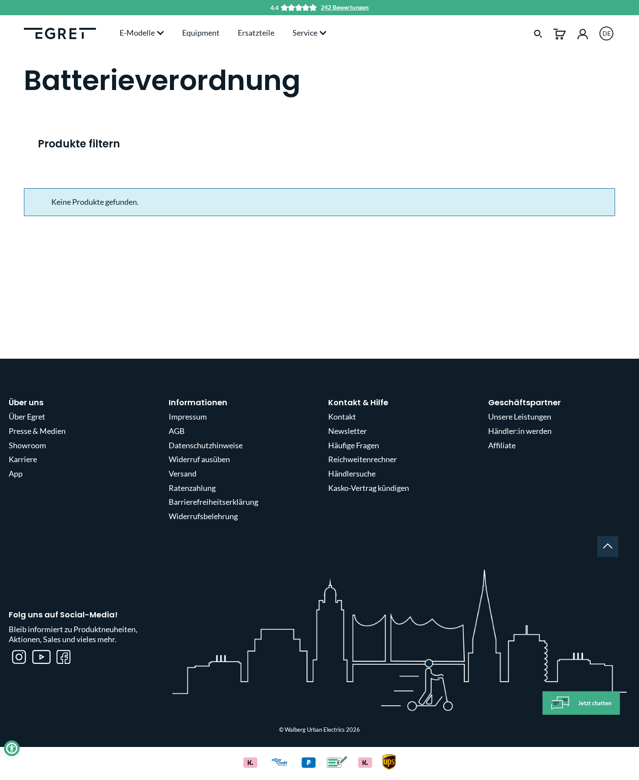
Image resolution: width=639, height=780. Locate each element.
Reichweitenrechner (362, 459)
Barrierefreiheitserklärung (213, 502)
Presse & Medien (37, 431)
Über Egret (27, 416)
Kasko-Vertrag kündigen (368, 488)
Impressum (188, 416)
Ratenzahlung (192, 488)
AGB (177, 431)
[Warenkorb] (559, 33)
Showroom (27, 445)
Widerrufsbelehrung (203, 516)
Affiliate (502, 445)
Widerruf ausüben (199, 459)
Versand (182, 473)
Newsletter (347, 431)
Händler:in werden (520, 431)
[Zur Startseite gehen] (60, 32)
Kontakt (342, 416)
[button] (11, 748)
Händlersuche (352, 473)
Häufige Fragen (353, 445)
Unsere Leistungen (519, 416)
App (16, 473)
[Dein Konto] (582, 33)
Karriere (23, 459)
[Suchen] (538, 33)
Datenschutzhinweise (206, 445)
